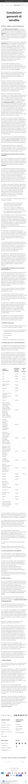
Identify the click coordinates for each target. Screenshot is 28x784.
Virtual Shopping (20, 732)
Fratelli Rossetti (15, 768)
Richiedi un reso (5, 727)
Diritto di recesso (5, 729)
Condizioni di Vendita (6, 747)
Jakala (16, 770)
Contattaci (3, 722)
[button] (26, 5)
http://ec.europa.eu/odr (6, 706)
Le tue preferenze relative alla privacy (10, 781)
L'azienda (18, 724)
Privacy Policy (4, 743)
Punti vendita (19, 726)
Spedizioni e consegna (6, 731)
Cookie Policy (4, 745)
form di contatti (16, 69)
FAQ (2, 734)
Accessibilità (4, 736)
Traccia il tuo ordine (5, 725)
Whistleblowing (5, 750)
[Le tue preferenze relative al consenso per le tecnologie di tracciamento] (25, 781)
